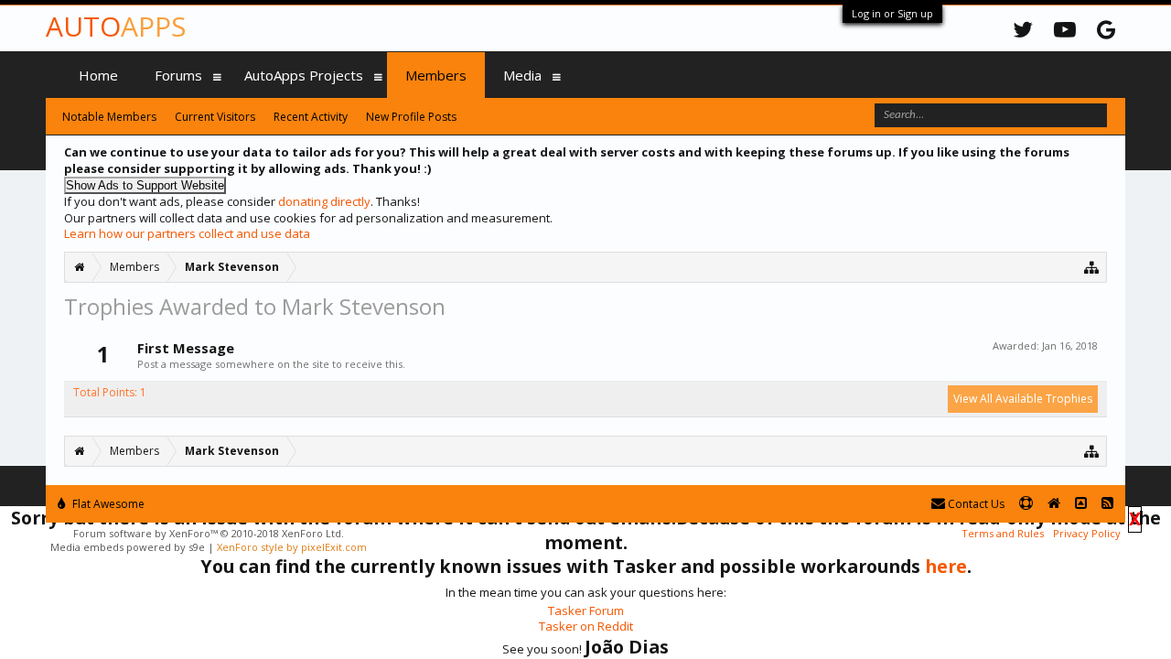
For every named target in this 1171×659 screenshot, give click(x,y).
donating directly (324, 201)
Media (522, 75)
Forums (178, 75)
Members (436, 75)
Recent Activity (311, 116)
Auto (116, 26)
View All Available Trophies (1022, 398)
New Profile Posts (411, 116)
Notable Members (109, 116)
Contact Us (974, 504)
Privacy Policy (1087, 533)
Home (98, 75)
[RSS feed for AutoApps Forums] (1107, 504)
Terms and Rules (1003, 533)
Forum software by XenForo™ (208, 533)
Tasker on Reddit (586, 626)
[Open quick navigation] (1092, 266)
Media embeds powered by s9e (127, 547)
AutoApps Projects (303, 75)
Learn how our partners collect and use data (187, 233)
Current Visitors (215, 116)
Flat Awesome (107, 504)
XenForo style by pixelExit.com (292, 547)
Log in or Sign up (892, 13)
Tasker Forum (586, 610)
